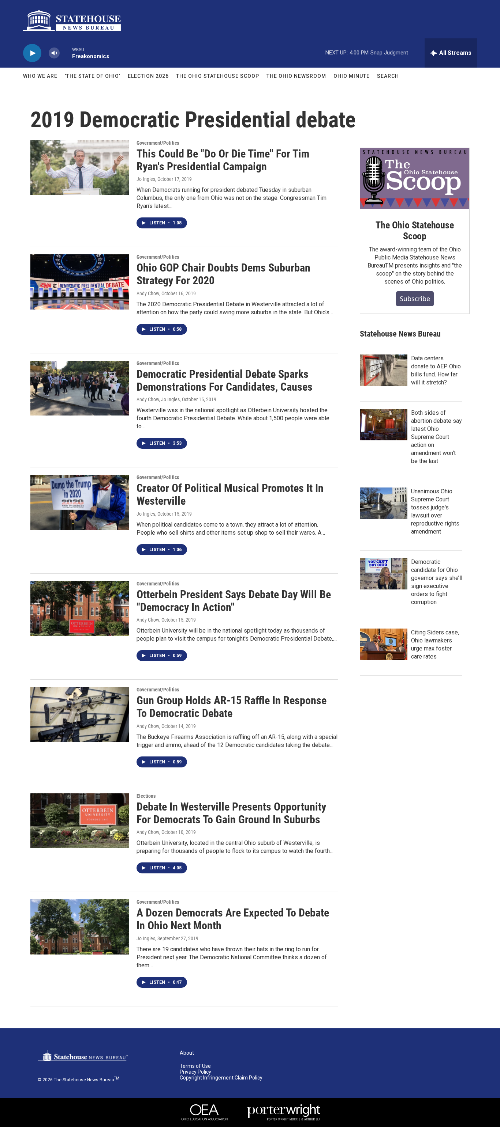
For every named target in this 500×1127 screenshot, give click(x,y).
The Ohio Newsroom (296, 76)
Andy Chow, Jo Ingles (158, 399)
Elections (146, 796)
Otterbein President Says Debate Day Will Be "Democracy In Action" (234, 601)
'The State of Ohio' (92, 76)
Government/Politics (158, 143)
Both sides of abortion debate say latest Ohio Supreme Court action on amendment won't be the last (436, 436)
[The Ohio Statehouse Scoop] (414, 178)
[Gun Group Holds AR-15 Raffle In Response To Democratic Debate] (79, 714)
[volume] (54, 53)
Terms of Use (195, 1066)
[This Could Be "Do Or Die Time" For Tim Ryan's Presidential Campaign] (79, 167)
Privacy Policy (195, 1072)
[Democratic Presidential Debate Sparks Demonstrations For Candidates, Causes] (79, 388)
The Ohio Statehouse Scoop (217, 76)
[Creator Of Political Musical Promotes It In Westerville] (79, 502)
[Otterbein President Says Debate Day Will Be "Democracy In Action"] (79, 608)
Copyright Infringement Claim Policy (221, 1078)
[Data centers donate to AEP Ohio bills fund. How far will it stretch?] (383, 370)
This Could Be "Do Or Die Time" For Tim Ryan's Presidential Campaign (223, 160)
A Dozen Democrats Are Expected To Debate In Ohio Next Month (233, 919)
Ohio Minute (351, 76)
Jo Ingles (146, 179)
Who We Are (40, 76)
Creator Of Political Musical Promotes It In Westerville (230, 494)
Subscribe (415, 298)
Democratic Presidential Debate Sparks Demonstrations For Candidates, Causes (225, 380)
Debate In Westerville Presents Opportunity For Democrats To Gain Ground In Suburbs (231, 813)
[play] (32, 53)
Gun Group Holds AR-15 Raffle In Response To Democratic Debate (232, 707)
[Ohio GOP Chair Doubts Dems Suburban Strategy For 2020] (79, 281)
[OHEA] (204, 1112)
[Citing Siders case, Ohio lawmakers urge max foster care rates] (383, 644)
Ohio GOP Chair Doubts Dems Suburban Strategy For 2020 (223, 274)
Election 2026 (148, 76)
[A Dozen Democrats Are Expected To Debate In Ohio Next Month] (79, 926)
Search (388, 76)
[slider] (66, 53)
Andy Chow (148, 293)
